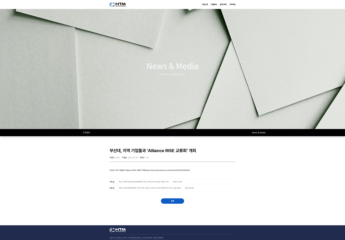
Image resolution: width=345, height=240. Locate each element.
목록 (172, 201)
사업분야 (214, 4)
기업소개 (205, 4)
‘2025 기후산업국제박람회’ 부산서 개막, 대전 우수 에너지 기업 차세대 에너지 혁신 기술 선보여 (150, 188)
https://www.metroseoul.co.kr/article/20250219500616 (167, 170)
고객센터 (86, 132)
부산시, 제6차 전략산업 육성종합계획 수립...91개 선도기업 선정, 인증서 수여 (144, 182)
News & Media (259, 132)
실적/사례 (223, 4)
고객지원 (232, 4)
